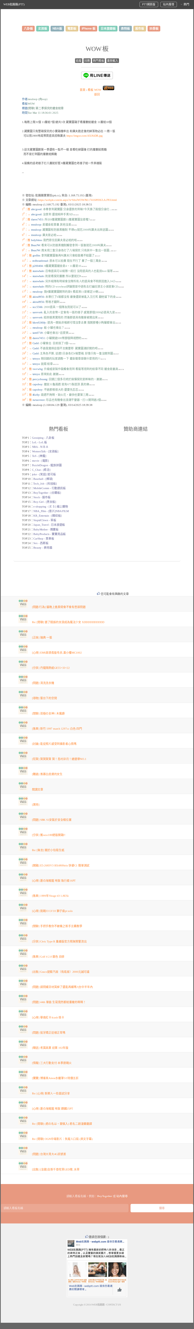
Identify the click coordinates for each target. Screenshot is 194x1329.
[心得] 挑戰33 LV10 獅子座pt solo (52, 910)
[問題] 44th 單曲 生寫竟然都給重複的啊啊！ (59, 1002)
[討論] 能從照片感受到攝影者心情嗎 (54, 743)
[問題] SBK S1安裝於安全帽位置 (52, 819)
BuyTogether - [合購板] (47, 492)
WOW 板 (97, 48)
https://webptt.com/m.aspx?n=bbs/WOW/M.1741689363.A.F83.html (77, 199)
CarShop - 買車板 (43, 538)
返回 (97, 94)
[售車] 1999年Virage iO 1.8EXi (50, 895)
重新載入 (112, 60)
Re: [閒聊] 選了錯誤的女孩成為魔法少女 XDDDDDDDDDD (68, 622)
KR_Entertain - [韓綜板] (47, 515)
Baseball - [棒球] (43, 478)
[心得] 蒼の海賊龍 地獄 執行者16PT (54, 880)
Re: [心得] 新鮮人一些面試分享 (51, 1093)
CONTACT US (113, 1304)
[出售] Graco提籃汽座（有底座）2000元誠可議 (60, 971)
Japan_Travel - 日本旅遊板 (49, 524)
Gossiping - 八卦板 (43, 437)
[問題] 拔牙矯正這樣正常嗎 (48, 1032)
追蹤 (78, 60)
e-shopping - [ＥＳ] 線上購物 (50, 506)
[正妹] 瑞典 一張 (42, 637)
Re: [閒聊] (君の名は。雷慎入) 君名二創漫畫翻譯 (62, 1123)
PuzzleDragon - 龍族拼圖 (47, 465)
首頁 (82, 89)
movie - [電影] (40, 460)
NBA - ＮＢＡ (40, 446)
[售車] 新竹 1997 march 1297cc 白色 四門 (57, 728)
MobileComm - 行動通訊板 (49, 488)
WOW (94, 89)
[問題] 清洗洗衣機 (43, 682)
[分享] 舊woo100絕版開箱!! (48, 834)
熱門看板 (98, 60)
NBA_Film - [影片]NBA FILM (51, 511)
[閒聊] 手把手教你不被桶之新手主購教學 (57, 926)
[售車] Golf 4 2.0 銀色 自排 (48, 956)
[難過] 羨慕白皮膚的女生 (47, 774)
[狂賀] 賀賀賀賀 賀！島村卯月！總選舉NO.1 (59, 758)
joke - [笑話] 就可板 (44, 474)
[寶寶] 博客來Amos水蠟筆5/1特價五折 (55, 1078)
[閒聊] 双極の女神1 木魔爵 (48, 713)
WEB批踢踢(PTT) (14, 4)
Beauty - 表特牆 (42, 547)
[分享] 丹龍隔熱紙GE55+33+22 (51, 667)
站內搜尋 (168, 4)
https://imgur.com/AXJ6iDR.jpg (84, 135)
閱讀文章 (37, 789)
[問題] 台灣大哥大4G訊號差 (49, 1154)
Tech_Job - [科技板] (45, 483)
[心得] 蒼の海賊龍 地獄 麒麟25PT (52, 1108)
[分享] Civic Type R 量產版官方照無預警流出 (59, 941)
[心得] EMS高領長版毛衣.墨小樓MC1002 (57, 652)
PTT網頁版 (148, 4)
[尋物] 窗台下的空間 (44, 698)
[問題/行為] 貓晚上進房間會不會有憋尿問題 (59, 607)
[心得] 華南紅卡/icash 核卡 (48, 1017)
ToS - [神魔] (39, 455)
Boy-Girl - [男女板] (44, 501)
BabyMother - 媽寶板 (45, 529)
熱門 (186, 4)
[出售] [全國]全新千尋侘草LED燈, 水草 (56, 1169)
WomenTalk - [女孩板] (45, 451)
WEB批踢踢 (98, 1304)
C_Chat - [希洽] (41, 469)
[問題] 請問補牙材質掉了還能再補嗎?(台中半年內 (62, 986)
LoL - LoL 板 (39, 442)
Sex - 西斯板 (40, 543)
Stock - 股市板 (42, 497)
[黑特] (35, 804)
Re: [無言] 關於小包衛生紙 (48, 850)
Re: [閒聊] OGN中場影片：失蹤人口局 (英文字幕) (62, 1138)
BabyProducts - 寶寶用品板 (49, 534)
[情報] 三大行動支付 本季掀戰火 (52, 1062)
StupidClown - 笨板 (44, 520)
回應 (87, 60)
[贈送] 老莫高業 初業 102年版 (50, 1047)
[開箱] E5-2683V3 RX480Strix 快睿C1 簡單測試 (60, 865)
